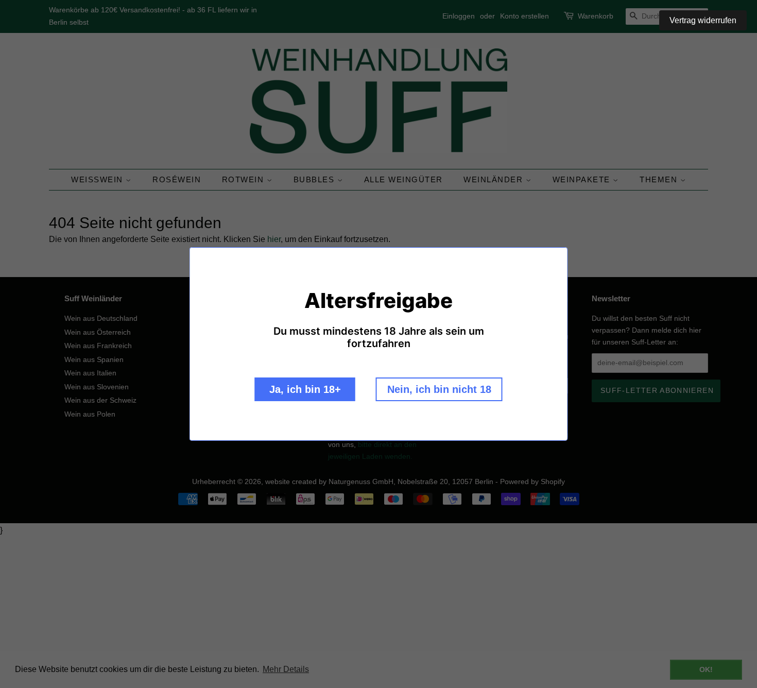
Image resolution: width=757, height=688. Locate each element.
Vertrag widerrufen (702, 20)
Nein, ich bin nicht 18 (439, 389)
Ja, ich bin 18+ (305, 389)
